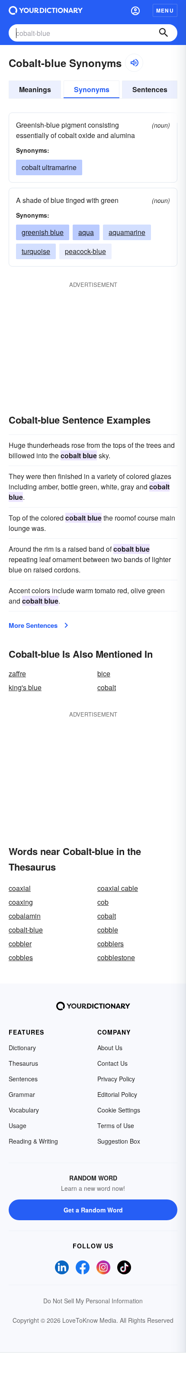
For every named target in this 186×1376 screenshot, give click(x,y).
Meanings (35, 89)
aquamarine (127, 232)
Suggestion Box (118, 1141)
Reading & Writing (33, 1141)
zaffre (17, 673)
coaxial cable (117, 888)
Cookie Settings (118, 1110)
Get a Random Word (93, 1210)
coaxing (21, 902)
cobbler (20, 943)
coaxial (20, 888)
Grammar (22, 1094)
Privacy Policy (116, 1078)
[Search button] (163, 33)
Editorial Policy (117, 1094)
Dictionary (22, 1047)
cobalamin (25, 916)
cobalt (106, 687)
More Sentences (33, 625)
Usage (17, 1125)
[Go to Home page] (46, 10)
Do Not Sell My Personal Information (93, 1300)
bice (103, 673)
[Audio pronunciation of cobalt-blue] (134, 63)
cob (103, 902)
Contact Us (112, 1063)
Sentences (149, 89)
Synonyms (91, 89)
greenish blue (43, 232)
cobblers (110, 943)
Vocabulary (24, 1110)
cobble (107, 930)
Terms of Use (115, 1125)
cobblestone (116, 957)
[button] (135, 10)
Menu (165, 10)
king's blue (25, 687)
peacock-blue (85, 251)
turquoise (36, 251)
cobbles (21, 957)
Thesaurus (23, 1063)
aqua (86, 232)
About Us (109, 1047)
